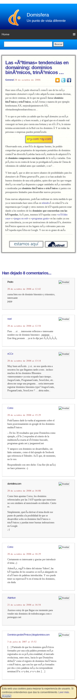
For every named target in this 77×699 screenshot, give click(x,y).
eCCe (10, 353)
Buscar (58, 44)
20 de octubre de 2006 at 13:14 (24, 360)
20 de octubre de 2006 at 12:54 (24, 325)
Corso (10, 408)
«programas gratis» (40, 218)
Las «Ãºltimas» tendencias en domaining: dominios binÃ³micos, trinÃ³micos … (37, 67)
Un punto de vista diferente (46, 20)
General (9, 80)
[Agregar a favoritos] (57, 80)
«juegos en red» (21, 218)
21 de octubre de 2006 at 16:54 (24, 604)
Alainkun (11, 597)
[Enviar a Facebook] (69, 80)
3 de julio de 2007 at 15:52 (22, 641)
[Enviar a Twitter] (63, 80)
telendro (46, 203)
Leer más (64, 692)
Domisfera (38, 15)
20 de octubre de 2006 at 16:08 (24, 490)
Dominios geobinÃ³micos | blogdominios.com (28, 634)
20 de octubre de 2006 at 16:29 (24, 554)
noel (9, 318)
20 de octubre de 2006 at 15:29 (24, 415)
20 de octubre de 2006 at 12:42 (24, 288)
